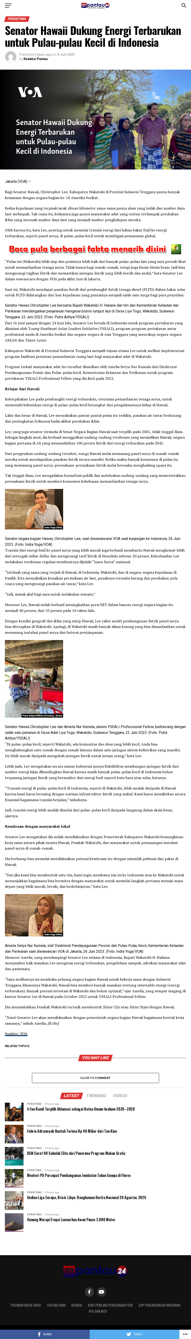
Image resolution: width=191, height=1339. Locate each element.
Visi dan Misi (98, 1311)
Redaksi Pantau (36, 59)
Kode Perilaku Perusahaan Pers (110, 1305)
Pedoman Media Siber (26, 1305)
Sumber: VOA (16, 1033)
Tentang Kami (56, 1305)
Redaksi (76, 1305)
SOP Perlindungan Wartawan (159, 1305)
